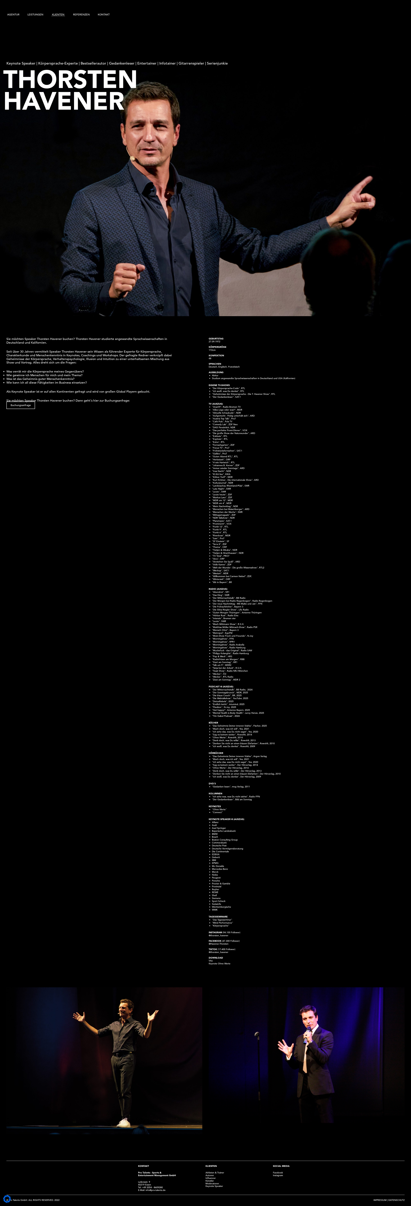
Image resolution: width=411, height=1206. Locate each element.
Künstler (210, 1180)
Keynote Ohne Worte (219, 963)
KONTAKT (104, 14)
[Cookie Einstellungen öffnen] (7, 1202)
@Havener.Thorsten (218, 943)
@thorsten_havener (218, 935)
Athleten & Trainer (215, 1172)
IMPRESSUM (380, 1200)
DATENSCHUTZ (396, 1200)
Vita (211, 960)
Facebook (278, 1172)
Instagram (278, 1175)
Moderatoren (212, 1183)
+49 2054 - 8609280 (152, 1187)
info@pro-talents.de (156, 1190)
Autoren (210, 1175)
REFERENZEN (81, 14)
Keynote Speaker (214, 1186)
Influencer (211, 1178)
